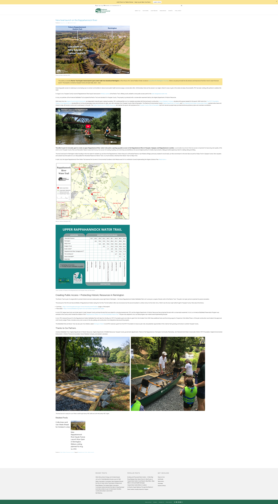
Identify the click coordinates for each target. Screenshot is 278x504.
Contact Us (161, 502)
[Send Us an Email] (174, 502)
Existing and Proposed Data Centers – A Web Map (140, 477)
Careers (155, 502)
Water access (91, 452)
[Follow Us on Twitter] (178, 502)
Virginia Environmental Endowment (76, 101)
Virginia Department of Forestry (171, 103)
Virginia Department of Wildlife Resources (104, 105)
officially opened (105, 93)
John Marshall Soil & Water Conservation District (195, 103)
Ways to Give (161, 477)
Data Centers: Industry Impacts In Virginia (137, 489)
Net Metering (99, 493)
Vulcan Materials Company (166, 101)
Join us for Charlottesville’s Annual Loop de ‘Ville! (108, 479)
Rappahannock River (82, 452)
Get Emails (160, 479)
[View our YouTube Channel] (180, 502)
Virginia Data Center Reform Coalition (137, 485)
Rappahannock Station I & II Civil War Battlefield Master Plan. (102, 314)
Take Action (161, 481)
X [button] (276, 1)
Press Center (169, 502)
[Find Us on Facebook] (176, 502)
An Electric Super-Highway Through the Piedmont (140, 487)
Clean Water (63, 452)
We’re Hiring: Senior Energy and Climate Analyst (108, 477)
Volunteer (160, 483)
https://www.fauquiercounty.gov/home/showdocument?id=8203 (80, 306)
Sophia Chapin (73, 22)
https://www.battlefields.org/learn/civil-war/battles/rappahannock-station (84, 308)
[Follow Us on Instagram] (181, 502)
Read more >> (162, 159)
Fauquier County (70, 452)
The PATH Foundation (213, 101)
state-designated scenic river (159, 93)
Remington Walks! (99, 324)
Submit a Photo (162, 485)
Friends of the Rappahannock (63, 103)
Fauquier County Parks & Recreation (149, 105)
